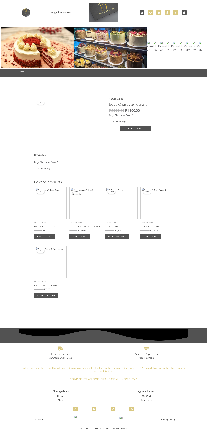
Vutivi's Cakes (116, 98)
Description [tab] (40, 155)
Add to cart (135, 128)
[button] (22, 73)
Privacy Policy (168, 419)
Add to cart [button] (44, 236)
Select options (117, 236)
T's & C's (39, 419)
